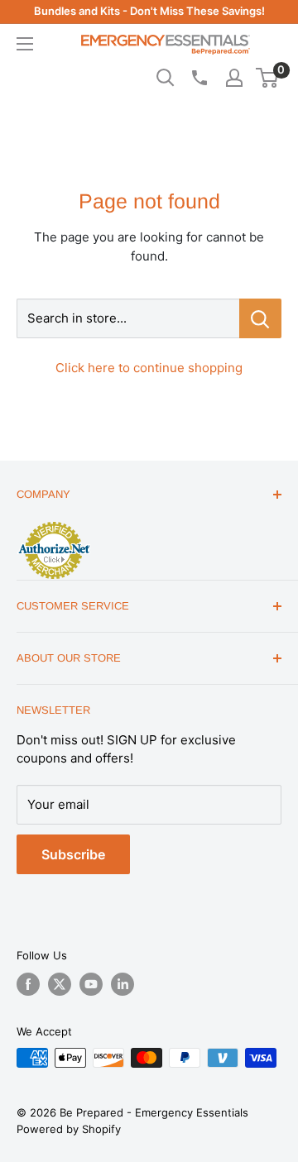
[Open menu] (25, 43)
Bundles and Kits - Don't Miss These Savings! (149, 10)
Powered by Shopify (69, 1129)
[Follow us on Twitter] (59, 984)
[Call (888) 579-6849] (199, 78)
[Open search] (165, 78)
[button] (267, 78)
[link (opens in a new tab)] (54, 524)
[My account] (234, 78)
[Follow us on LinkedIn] (122, 984)
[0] (267, 78)
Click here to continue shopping (149, 367)
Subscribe (73, 854)
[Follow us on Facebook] (28, 984)
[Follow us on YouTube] (91, 984)
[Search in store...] (260, 318)
